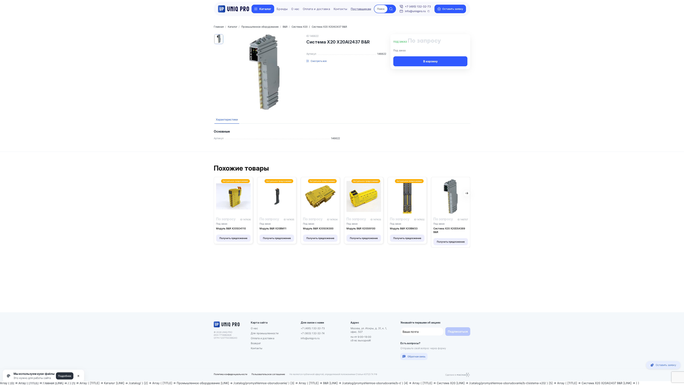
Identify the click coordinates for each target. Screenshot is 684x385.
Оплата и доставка (316, 9)
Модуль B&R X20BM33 (404, 228)
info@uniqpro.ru (415, 11)
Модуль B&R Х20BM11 (273, 228)
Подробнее (64, 375)
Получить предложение (233, 238)
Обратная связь (416, 356)
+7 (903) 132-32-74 (313, 333)
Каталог (265, 9)
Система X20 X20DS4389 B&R (449, 230)
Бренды (282, 9)
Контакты (340, 9)
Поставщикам (361, 9)
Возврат (256, 343)
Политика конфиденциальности (230, 374)
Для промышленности (264, 333)
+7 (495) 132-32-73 (418, 6)
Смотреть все (319, 61)
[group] (264, 72)
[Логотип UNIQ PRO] (227, 327)
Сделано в (451, 375)
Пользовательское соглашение (268, 374)
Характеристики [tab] (227, 119)
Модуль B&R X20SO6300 (318, 228)
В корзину (430, 61)
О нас (295, 9)
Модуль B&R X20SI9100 (360, 228)
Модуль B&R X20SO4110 (231, 228)
